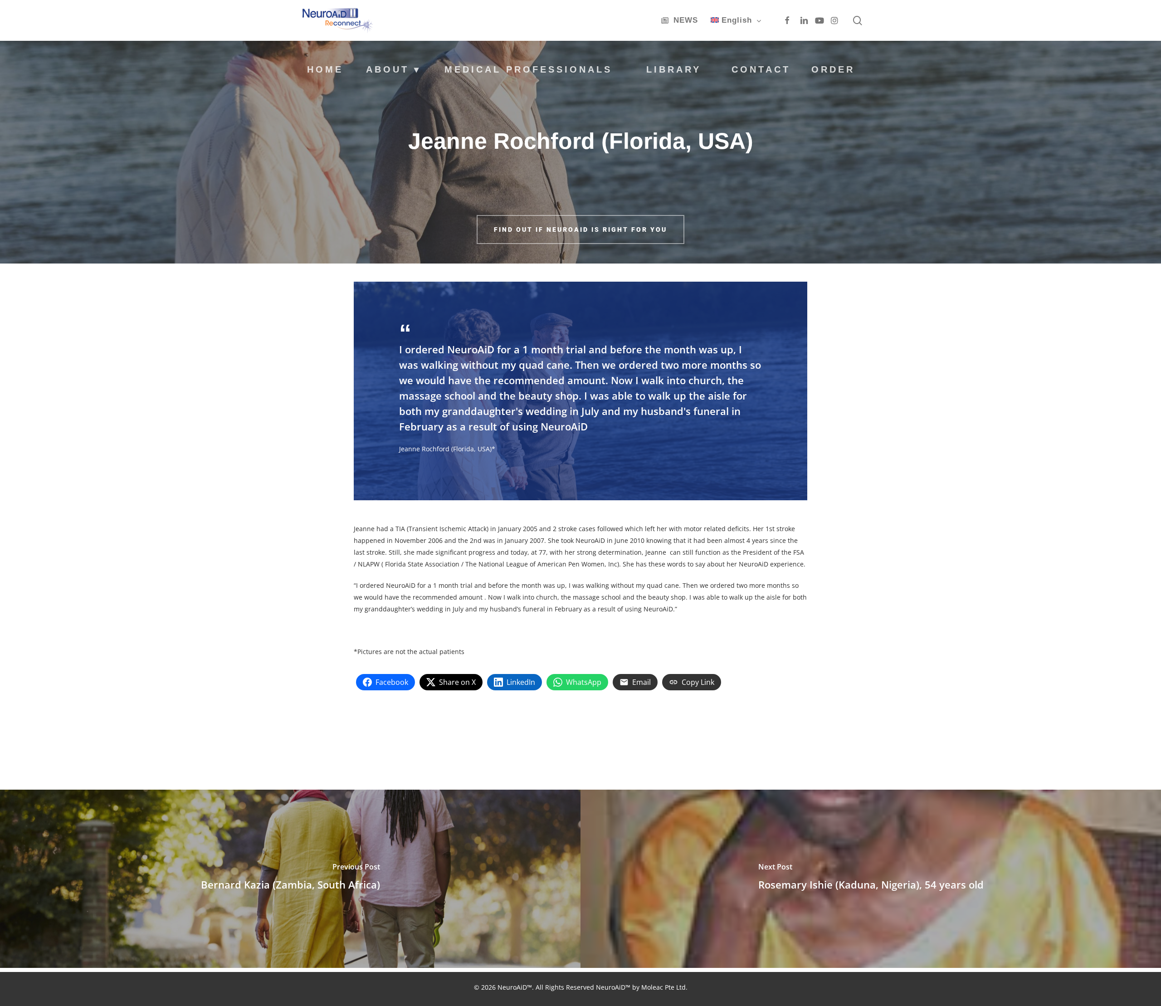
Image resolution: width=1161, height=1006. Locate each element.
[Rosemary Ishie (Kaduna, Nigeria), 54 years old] (870, 879)
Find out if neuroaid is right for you (580, 229)
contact (761, 69)
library (673, 69)
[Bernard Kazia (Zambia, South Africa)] (290, 879)
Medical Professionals (528, 69)
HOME (325, 69)
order (833, 69)
